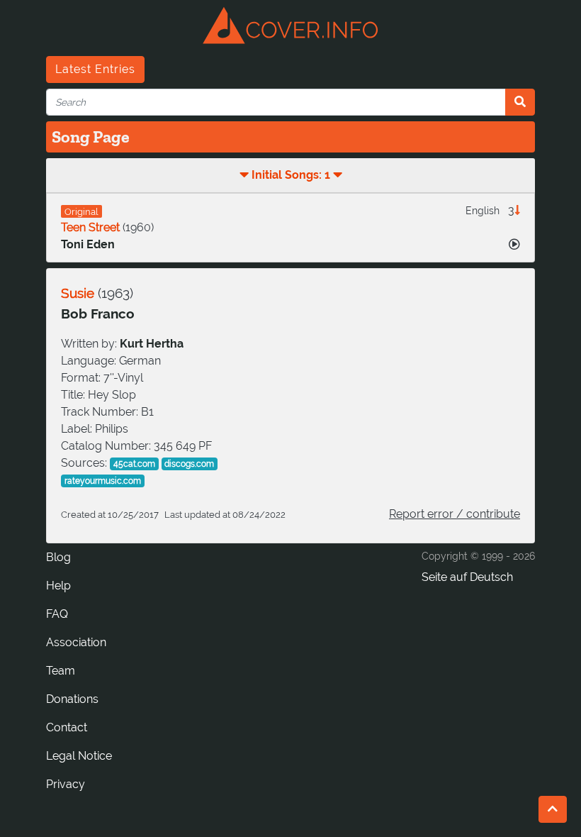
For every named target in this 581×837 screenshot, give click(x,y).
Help (58, 585)
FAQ (57, 614)
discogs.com (189, 464)
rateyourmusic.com (102, 481)
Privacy (65, 784)
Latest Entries (95, 69)
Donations (72, 699)
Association (76, 642)
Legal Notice (79, 756)
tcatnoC (66, 727)
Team (60, 670)
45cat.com (134, 464)
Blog (58, 557)
